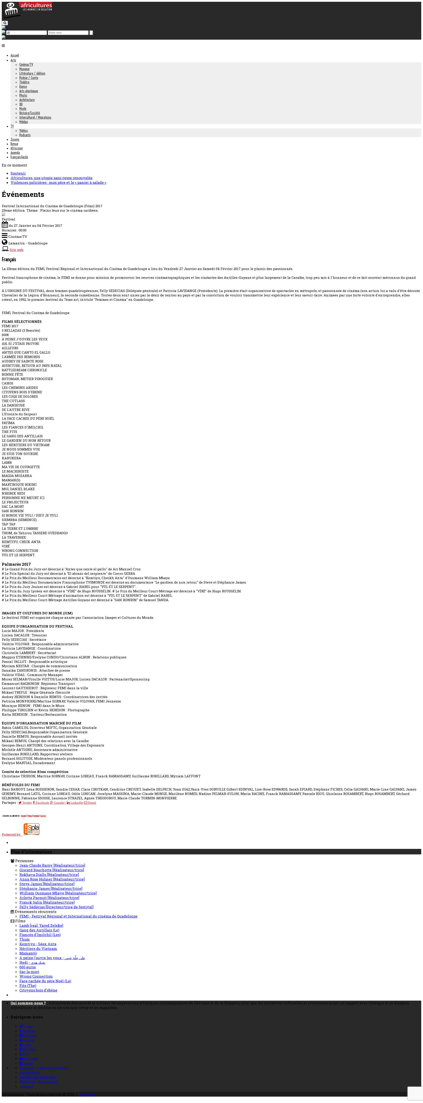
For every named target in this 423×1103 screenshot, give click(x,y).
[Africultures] (27, 18)
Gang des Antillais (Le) (39, 930)
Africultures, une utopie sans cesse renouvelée (52, 178)
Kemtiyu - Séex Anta (37, 944)
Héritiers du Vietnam (38, 948)
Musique (24, 69)
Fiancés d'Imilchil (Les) (40, 934)
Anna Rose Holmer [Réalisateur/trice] (52, 879)
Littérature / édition (32, 73)
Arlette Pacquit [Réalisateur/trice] (49, 897)
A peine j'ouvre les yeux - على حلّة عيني (52, 957)
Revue (14, 144)
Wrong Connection (36, 976)
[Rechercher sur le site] (5, 23)
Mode (22, 108)
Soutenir (18, 173)
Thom (24, 939)
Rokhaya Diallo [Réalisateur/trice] (49, 874)
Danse (23, 86)
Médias (23, 122)
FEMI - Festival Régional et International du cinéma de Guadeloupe (78, 916)
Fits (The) (27, 985)
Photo (23, 95)
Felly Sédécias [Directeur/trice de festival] (56, 907)
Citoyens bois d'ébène (38, 990)
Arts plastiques (28, 91)
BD (21, 104)
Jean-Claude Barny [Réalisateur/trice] (52, 865)
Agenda (15, 152)
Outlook (36, 815)
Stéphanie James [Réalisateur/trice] (50, 888)
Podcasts (25, 135)
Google (23, 815)
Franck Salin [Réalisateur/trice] (47, 902)
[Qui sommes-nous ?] (3, 37)
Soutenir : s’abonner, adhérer (44, 1067)
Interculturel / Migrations (35, 117)
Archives (87, 1094)
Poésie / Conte (28, 78)
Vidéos (23, 130)
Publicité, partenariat (38, 1081)
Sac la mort (29, 971)
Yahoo (30, 815)
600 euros (27, 967)
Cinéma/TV (26, 64)
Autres (43, 815)
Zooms (15, 139)
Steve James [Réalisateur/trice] (46, 883)
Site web (16, 250)
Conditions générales (38, 1077)
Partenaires (29, 1072)
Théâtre (24, 82)
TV (12, 126)
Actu (13, 60)
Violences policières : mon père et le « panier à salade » (58, 182)
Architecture (27, 100)
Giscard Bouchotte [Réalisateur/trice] (51, 870)
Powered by (12, 834)
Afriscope (17, 148)
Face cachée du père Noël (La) (45, 981)
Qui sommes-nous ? (28, 1003)
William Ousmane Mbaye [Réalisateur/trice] (58, 893)
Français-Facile (19, 157)
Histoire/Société (29, 113)
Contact (26, 1086)
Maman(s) (28, 953)
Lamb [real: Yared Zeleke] (41, 925)
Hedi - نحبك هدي (32, 962)
